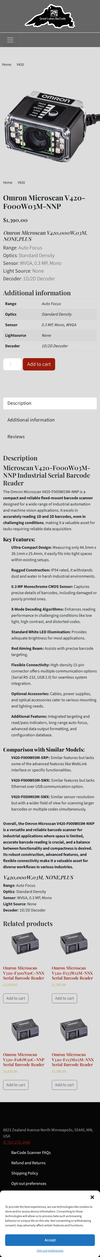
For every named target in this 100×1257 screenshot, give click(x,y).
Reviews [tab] (16, 436)
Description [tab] (19, 403)
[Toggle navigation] (10, 40)
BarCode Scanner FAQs (31, 1152)
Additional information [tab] (31, 420)
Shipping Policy (24, 1173)
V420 (20, 64)
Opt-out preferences (50, 1250)
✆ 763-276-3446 (16, 1142)
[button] (92, 1197)
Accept (50, 1240)
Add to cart (39, 364)
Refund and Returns (28, 1163)
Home (6, 64)
